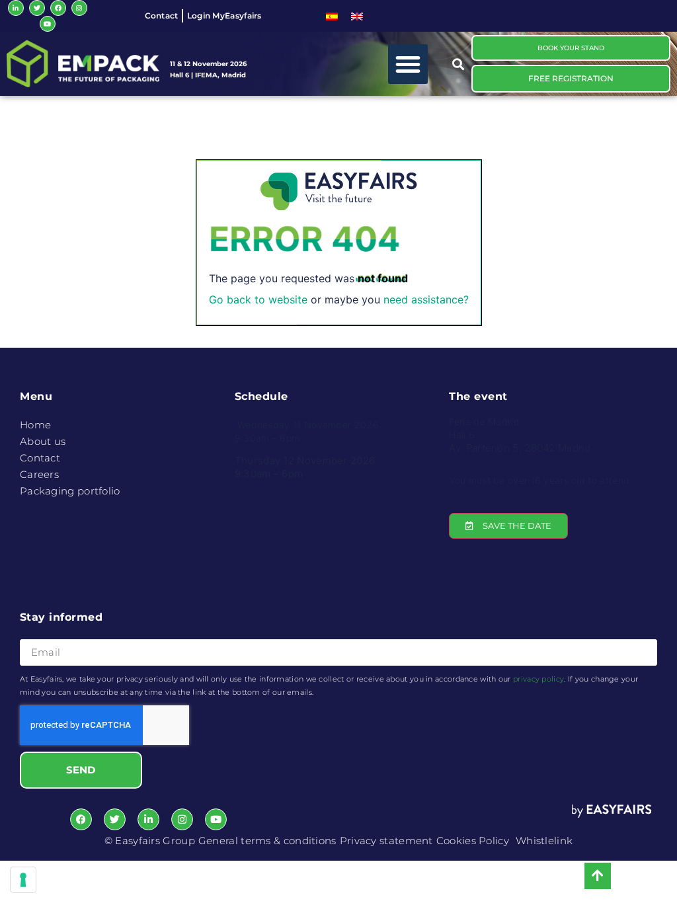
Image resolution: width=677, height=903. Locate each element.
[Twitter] (37, 8)
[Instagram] (79, 8)
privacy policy (538, 679)
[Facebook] (58, 8)
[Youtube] (48, 24)
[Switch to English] (357, 16)
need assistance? (426, 299)
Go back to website (258, 299)
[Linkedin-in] (16, 8)
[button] (408, 64)
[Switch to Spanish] (331, 16)
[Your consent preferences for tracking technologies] (23, 879)
